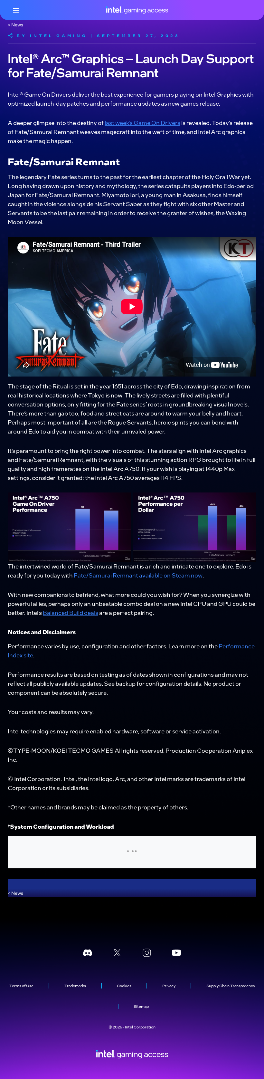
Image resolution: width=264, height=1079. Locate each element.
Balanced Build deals (70, 612)
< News (15, 24)
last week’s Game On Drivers (142, 122)
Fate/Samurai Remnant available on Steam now (138, 575)
